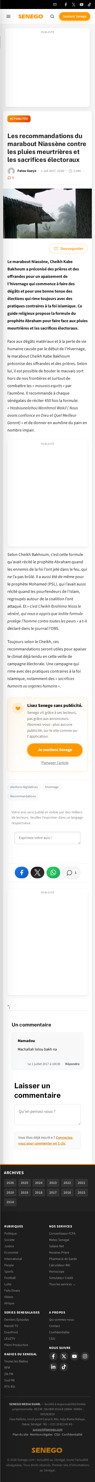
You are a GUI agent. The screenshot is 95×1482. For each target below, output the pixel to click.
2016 (67, 1192)
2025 (24, 1182)
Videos (8, 1297)
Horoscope (56, 1271)
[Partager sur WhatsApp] (53, 872)
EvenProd (11, 1332)
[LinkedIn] (53, 1367)
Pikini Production (16, 1345)
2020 (10, 1192)
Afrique (9, 1303)
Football (10, 1277)
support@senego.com (48, 1429)
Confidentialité (72, 1434)
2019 (24, 1192)
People (9, 1265)
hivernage (52, 787)
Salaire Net (56, 1246)
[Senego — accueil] (31, 16)
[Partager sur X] (37, 872)
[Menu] (8, 16)
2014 (10, 1202)
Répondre (72, 1064)
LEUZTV (9, 1338)
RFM (7, 1367)
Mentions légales (41, 1434)
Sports (8, 1271)
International (13, 1258)
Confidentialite (59, 1332)
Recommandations (23, 796)
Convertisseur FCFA (62, 1233)
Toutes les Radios (16, 1361)
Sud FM (9, 1380)
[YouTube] (81, 4)
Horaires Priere (59, 1252)
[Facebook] (66, 4)
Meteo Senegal (59, 1239)
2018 (38, 1192)
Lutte (7, 1284)
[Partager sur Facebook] (21, 872)
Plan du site (20, 1434)
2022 (67, 1182)
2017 (53, 1192)
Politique (10, 1233)
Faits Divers (12, 1290)
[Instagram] (85, 1356)
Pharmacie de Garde (63, 1258)
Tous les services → (62, 1284)
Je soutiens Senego (55, 750)
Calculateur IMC (59, 1265)
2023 (53, 1182)
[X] (64, 1356)
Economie (11, 1252)
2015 (81, 1192)
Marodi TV (11, 1326)
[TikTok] (89, 4)
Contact (54, 1326)
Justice (9, 1246)
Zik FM (8, 1374)
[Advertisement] (47, 69)
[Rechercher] (52, 16)
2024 (38, 1182)
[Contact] (55, 4)
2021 (81, 1182)
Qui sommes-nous (61, 1319)
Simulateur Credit (61, 1277)
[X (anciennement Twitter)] (74, 4)
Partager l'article (55, 763)
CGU (52, 1338)
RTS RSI (9, 1386)
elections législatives (24, 787)
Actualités (19, 119)
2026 (10, 1182)
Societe (9, 1239)
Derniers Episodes (16, 1319)
